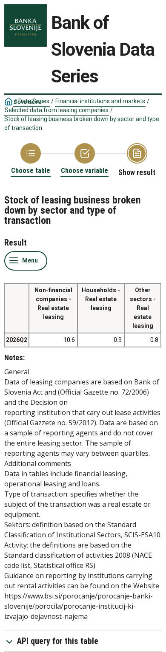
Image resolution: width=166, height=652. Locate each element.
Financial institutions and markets (100, 101)
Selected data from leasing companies (57, 110)
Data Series (33, 101)
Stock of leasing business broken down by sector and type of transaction (81, 123)
